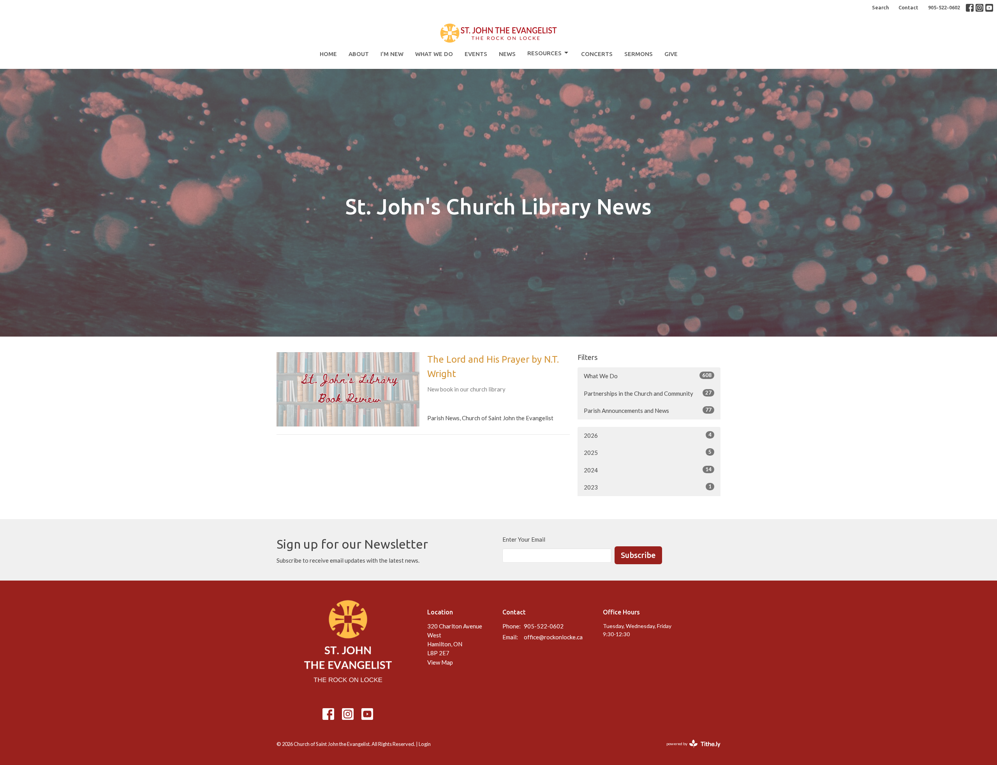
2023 (648, 487)
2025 (648, 452)
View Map (440, 662)
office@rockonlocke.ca (553, 636)
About (359, 54)
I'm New (391, 54)
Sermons (638, 54)
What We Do (434, 54)
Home (328, 54)
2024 (648, 470)
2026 (648, 435)
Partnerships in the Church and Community (648, 393)
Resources (544, 53)
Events (476, 54)
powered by (689, 750)
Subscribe (638, 555)
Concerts (597, 54)
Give (671, 54)
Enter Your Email (523, 539)
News (507, 54)
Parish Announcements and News (648, 410)
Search (880, 7)
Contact (908, 7)
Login (425, 744)
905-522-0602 (944, 7)
